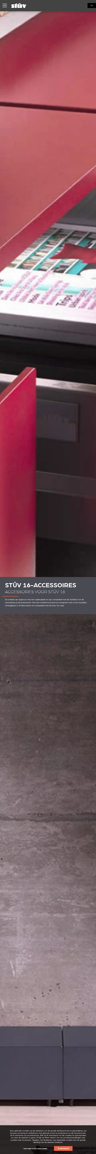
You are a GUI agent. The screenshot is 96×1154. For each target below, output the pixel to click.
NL (92, 5)
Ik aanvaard (63, 1148)
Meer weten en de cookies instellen (35, 1148)
